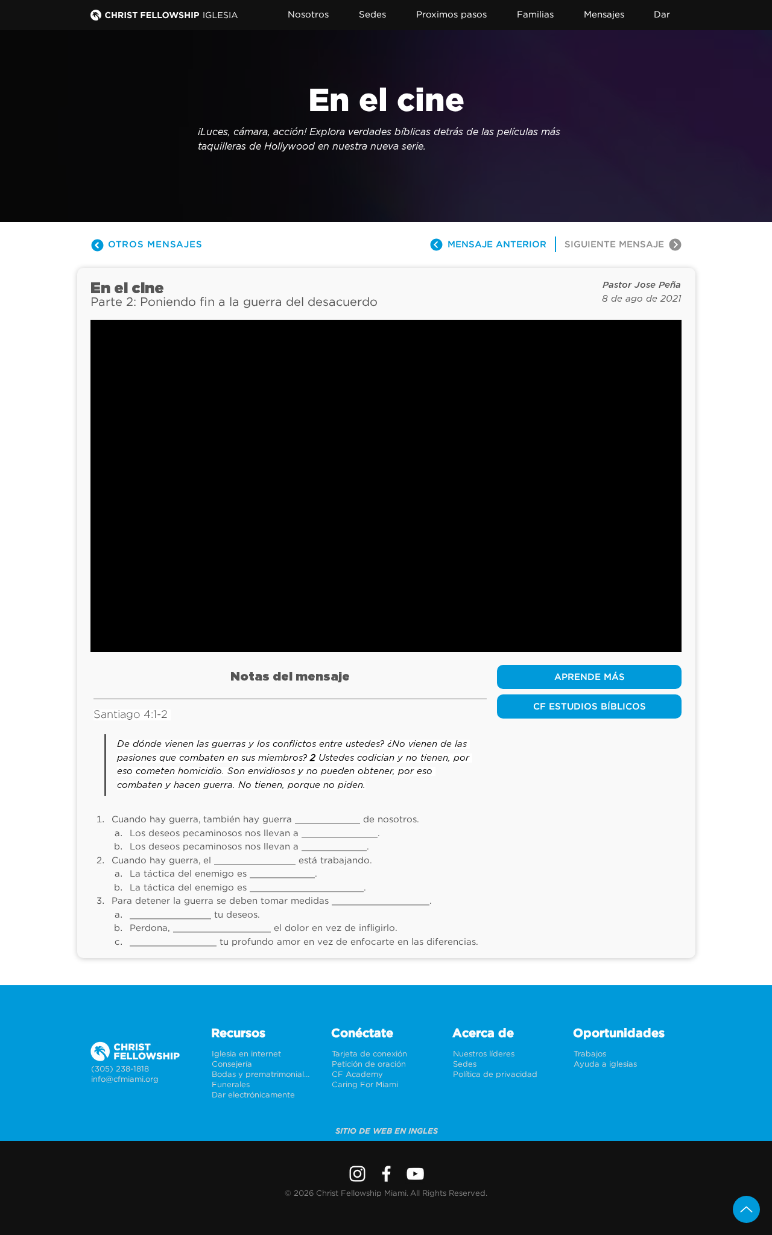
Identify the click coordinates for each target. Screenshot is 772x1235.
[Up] (746, 1209)
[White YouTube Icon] (415, 1173)
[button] (315, 14)
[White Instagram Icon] (357, 1173)
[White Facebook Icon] (386, 1173)
